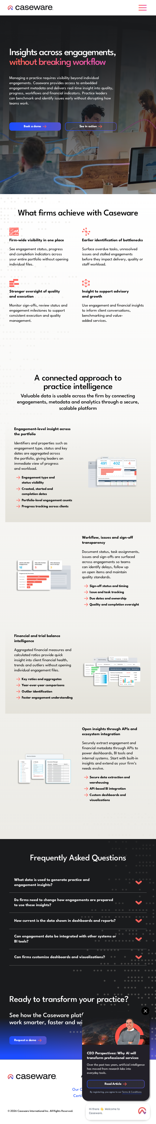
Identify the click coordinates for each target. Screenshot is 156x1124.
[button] (143, 8)
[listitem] (78, 883)
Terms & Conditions (132, 1092)
